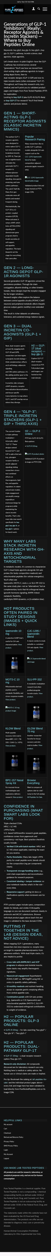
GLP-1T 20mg (11, 1056)
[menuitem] (32, 9)
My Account (8, 1154)
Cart (5, 1129)
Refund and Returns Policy (13, 1137)
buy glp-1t (37, 354)
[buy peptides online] (21, 9)
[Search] (37, 9)
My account (8, 1124)
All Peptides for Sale (34, 797)
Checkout (7, 1133)
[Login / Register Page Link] (32, 9)
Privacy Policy (9, 1142)
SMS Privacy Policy (11, 1146)
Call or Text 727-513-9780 (25, 2)
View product (10, 700)
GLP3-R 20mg (31, 446)
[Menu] (43, 9)
